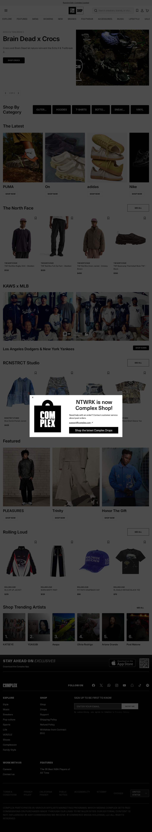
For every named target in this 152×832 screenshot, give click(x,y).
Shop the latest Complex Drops (93, 430)
